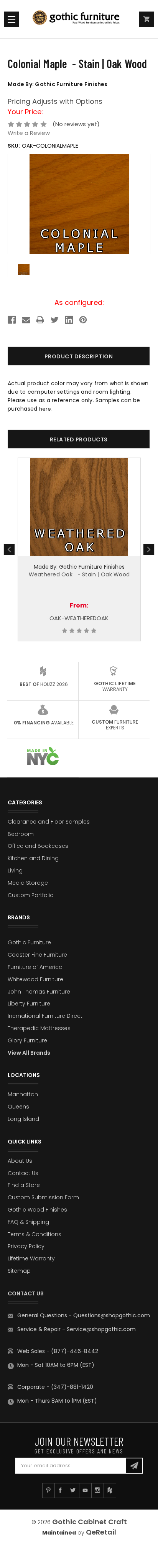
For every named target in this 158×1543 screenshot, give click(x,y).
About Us (20, 1161)
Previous (9, 549)
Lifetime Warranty (31, 1258)
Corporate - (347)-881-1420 (55, 1387)
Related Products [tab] (79, 439)
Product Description (78, 356)
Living (15, 870)
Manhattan (23, 1094)
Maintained (59, 1532)
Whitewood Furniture (35, 979)
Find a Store (24, 1185)
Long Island (23, 1119)
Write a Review (29, 133)
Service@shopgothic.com (101, 1329)
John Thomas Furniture (39, 991)
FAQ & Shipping (28, 1222)
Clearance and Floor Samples (49, 822)
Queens (18, 1106)
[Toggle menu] (11, 19)
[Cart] (146, 19)
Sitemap (19, 1271)
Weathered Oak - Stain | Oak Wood (79, 574)
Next (149, 549)
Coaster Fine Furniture (37, 955)
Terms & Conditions (34, 1234)
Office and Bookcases (38, 846)
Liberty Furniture (29, 1003)
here (45, 409)
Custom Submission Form (43, 1197)
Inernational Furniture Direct (45, 1016)
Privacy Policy (26, 1246)
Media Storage (28, 883)
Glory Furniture (27, 1040)
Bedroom (21, 834)
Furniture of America (35, 967)
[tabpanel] (79, 550)
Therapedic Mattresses (39, 1028)
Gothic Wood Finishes (37, 1209)
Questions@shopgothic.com (111, 1315)
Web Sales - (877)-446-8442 (57, 1351)
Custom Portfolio (31, 895)
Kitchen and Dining (33, 858)
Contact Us (23, 1173)
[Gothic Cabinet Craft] (79, 19)
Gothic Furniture (29, 942)
